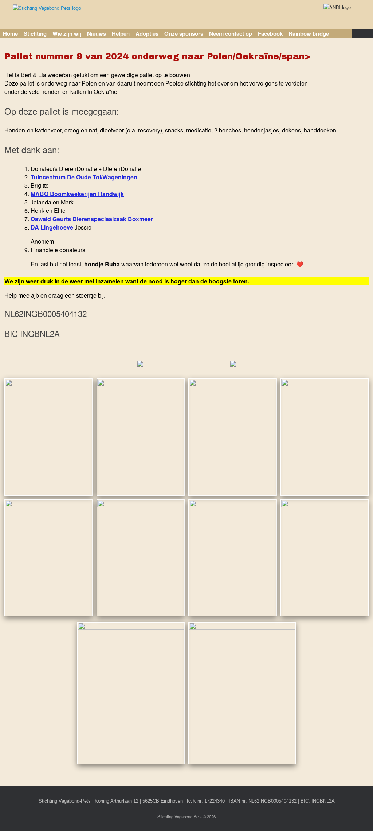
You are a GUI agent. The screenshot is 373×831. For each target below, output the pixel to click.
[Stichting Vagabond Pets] (47, 7)
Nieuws (96, 33)
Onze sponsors (183, 33)
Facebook (270, 33)
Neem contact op (230, 33)
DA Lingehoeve (52, 227)
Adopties (147, 33)
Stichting (35, 33)
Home (10, 33)
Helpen (121, 33)
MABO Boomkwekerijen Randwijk (77, 194)
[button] (362, 33)
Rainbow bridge (308, 33)
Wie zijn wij (66, 33)
